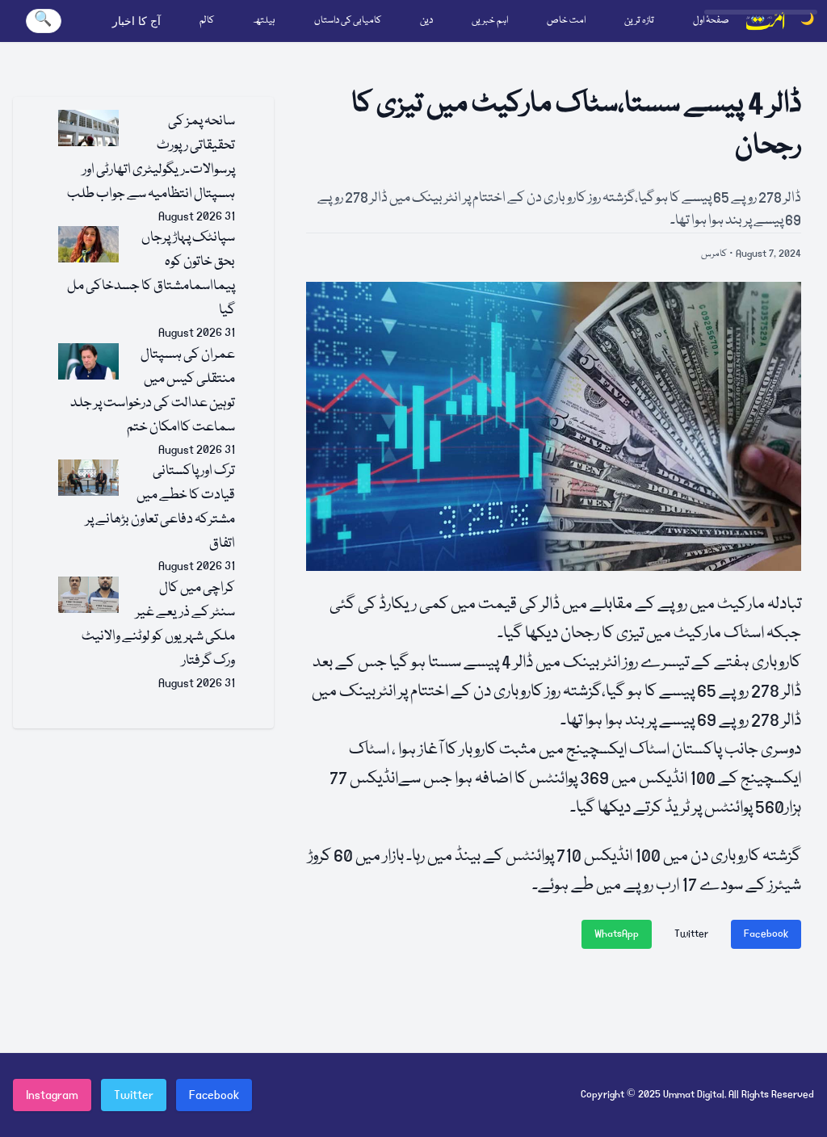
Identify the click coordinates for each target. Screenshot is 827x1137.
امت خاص (566, 20)
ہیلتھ (264, 20)
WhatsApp (616, 934)
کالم (206, 20)
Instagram (52, 1095)
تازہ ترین (639, 20)
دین (426, 20)
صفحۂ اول (711, 20)
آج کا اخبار (136, 21)
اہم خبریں (490, 20)
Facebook (766, 934)
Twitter (691, 934)
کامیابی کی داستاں (347, 20)
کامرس (714, 254)
